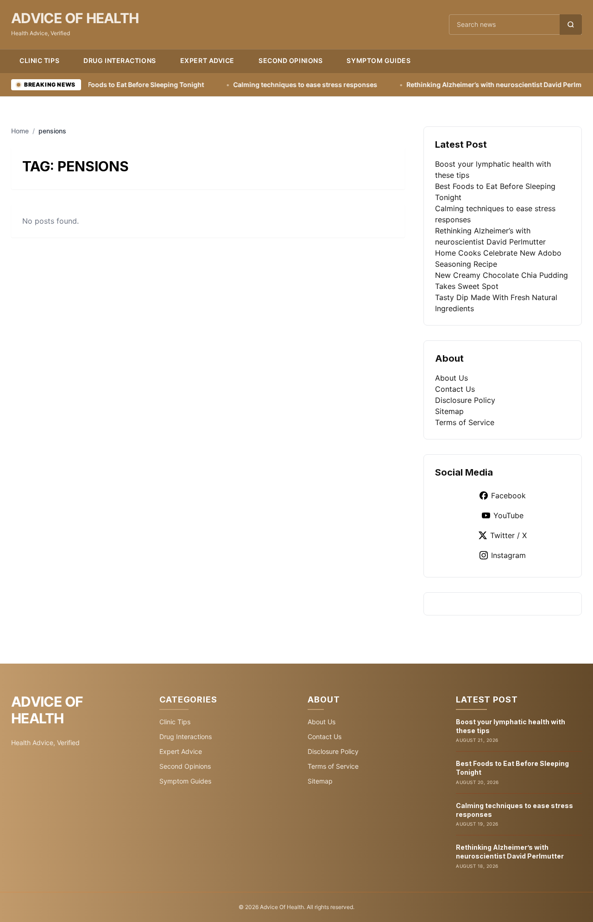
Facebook (508, 495)
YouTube (508, 515)
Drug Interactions (119, 60)
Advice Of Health (75, 18)
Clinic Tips (39, 60)
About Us (451, 378)
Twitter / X (508, 535)
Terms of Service (464, 422)
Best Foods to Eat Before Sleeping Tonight (108, 84)
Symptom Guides (378, 60)
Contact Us (455, 389)
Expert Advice (207, 60)
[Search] (571, 24)
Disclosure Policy (465, 400)
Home (20, 131)
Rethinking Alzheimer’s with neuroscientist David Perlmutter (471, 84)
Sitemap (449, 411)
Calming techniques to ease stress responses (275, 84)
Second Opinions (290, 60)
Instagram (508, 555)
